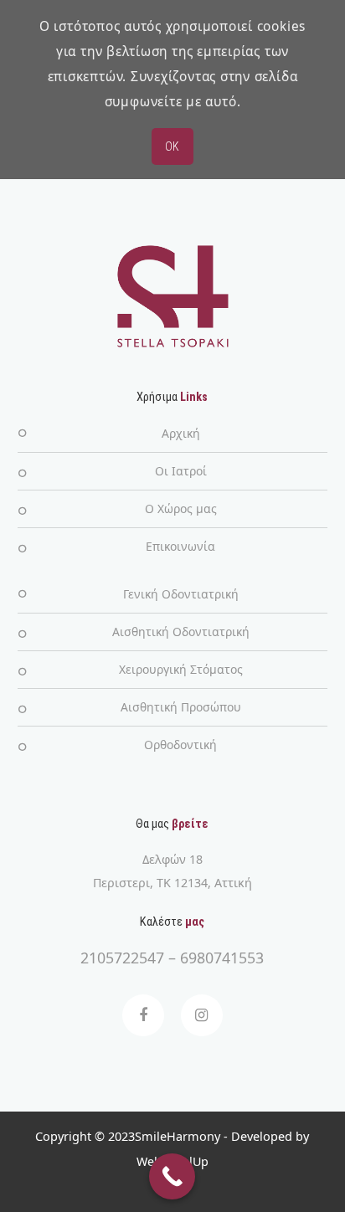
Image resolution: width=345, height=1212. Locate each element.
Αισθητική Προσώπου (181, 707)
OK (172, 146)
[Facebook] (143, 1015)
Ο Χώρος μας (181, 508)
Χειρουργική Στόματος (181, 669)
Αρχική (181, 433)
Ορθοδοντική (180, 744)
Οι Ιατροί (181, 471)
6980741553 (222, 958)
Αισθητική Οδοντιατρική (181, 631)
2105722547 (122, 958)
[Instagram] (202, 1015)
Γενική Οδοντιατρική (181, 594)
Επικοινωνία (180, 546)
